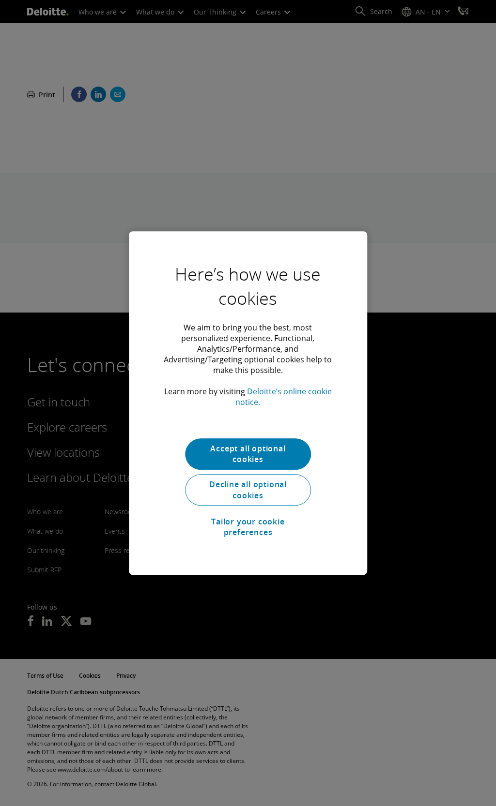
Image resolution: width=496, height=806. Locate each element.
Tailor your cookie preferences (247, 526)
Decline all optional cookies (248, 490)
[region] (248, 403)
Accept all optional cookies (247, 453)
